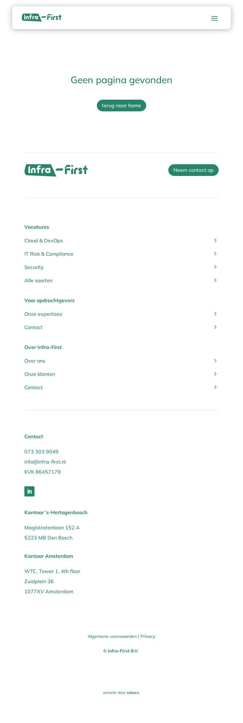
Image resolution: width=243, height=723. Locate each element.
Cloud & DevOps (121, 240)
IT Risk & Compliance (121, 253)
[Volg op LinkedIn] (29, 491)
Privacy (147, 636)
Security (121, 266)
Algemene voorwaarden (112, 636)
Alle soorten (121, 280)
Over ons (121, 360)
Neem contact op (193, 170)
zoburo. (133, 692)
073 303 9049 (41, 451)
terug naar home (121, 105)
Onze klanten (121, 373)
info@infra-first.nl (45, 461)
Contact (121, 326)
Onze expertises (121, 313)
